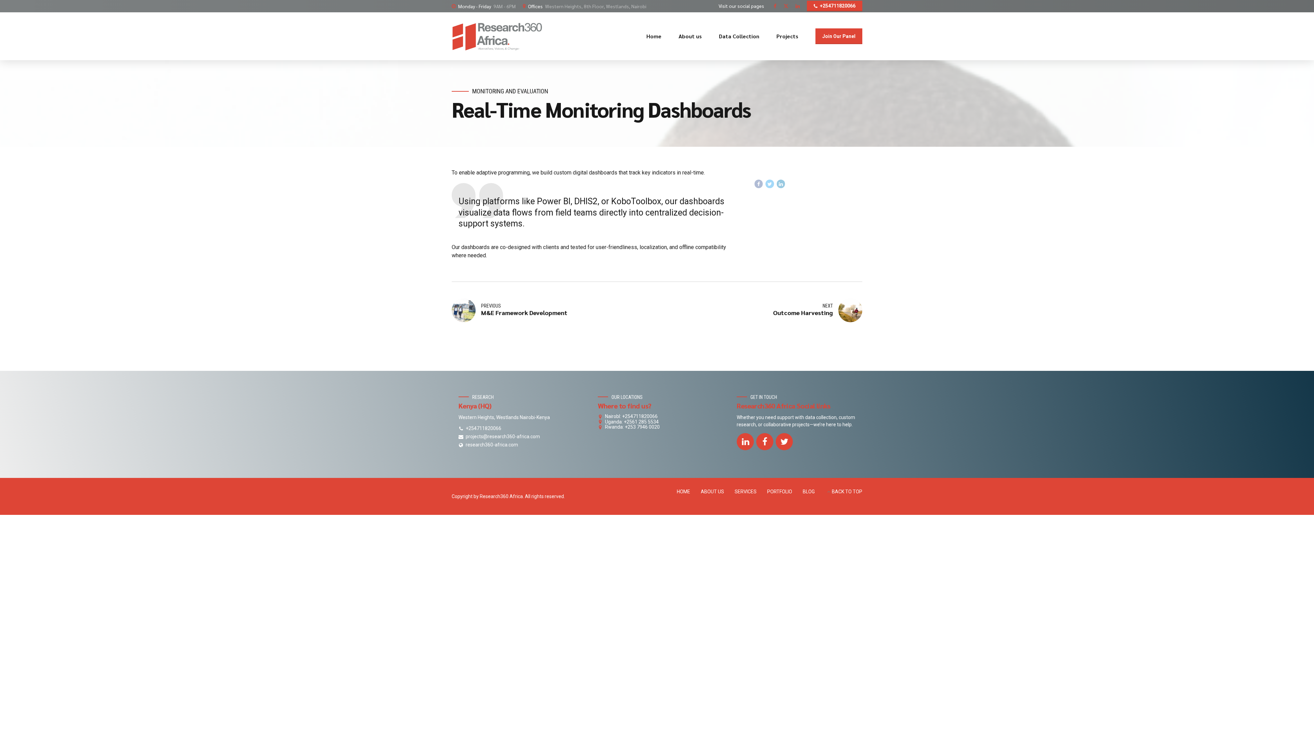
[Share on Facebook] (759, 184)
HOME (683, 491)
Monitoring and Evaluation (510, 91)
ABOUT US (712, 491)
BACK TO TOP (847, 491)
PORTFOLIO (779, 491)
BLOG (809, 491)
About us (690, 36)
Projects (787, 36)
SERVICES (746, 491)
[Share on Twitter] (769, 184)
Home (653, 36)
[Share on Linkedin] (781, 184)
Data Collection (739, 36)
